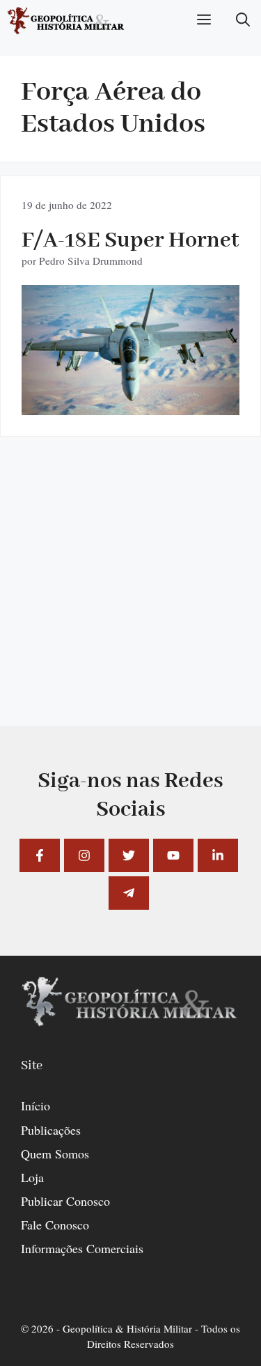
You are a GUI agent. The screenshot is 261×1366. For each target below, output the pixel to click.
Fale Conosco (55, 1224)
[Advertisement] (130, 595)
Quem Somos (55, 1153)
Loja (32, 1177)
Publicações (51, 1129)
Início (35, 1105)
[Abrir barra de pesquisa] (243, 21)
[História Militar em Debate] (66, 21)
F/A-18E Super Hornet (130, 240)
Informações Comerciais (82, 1248)
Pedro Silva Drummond (91, 260)
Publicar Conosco (65, 1201)
